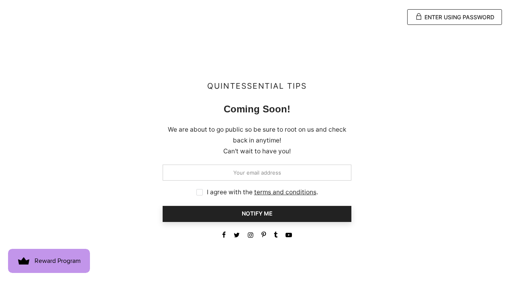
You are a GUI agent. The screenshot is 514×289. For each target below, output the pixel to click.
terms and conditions (285, 192)
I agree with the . (262, 192)
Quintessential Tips (257, 86)
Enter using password (458, 17)
